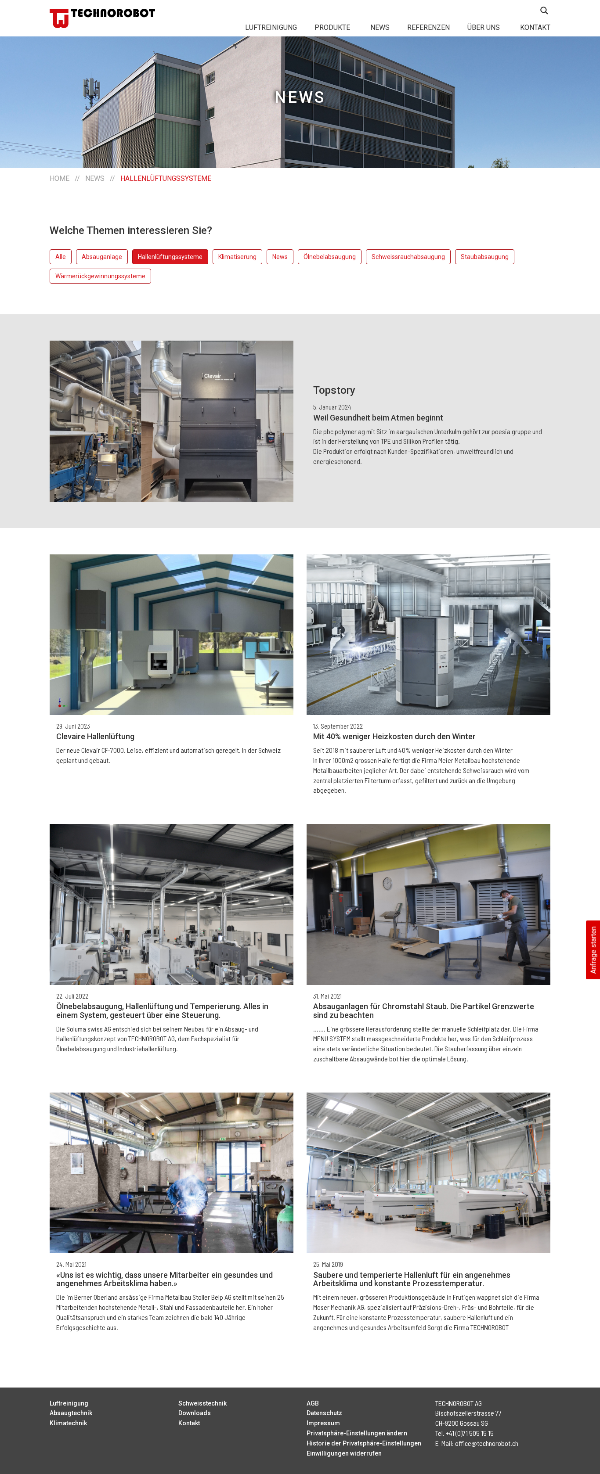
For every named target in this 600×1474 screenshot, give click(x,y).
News (380, 27)
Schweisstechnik (202, 1403)
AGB (313, 1403)
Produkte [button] (332, 27)
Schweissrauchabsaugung (408, 256)
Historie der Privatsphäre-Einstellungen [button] (364, 1443)
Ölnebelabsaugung (330, 256)
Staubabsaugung (485, 256)
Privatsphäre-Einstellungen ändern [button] (357, 1433)
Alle (60, 256)
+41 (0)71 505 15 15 (470, 1433)
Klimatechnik (68, 1423)
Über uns (483, 27)
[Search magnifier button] (544, 10)
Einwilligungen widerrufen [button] (344, 1453)
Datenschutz (324, 1412)
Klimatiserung (237, 256)
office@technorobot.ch (486, 1443)
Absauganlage (102, 256)
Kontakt (535, 27)
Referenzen (428, 27)
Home (59, 178)
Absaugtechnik (71, 1412)
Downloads (194, 1412)
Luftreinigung (271, 27)
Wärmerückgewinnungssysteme (100, 276)
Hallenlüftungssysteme (170, 256)
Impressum (323, 1423)
